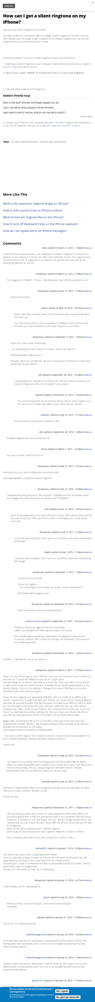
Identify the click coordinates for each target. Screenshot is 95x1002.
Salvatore (45, 414)
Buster (46, 897)
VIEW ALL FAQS (86, 116)
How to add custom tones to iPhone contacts (32, 210)
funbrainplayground (36, 934)
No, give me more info (67, 997)
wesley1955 (37, 980)
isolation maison (33, 621)
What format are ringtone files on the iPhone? (33, 217)
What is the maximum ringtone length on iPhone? (36, 204)
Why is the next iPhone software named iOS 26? (31, 102)
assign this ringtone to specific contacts (60, 125)
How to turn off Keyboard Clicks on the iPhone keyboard (40, 224)
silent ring (11, 66)
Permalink (87, 248)
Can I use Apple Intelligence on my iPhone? (28, 107)
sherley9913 (41, 848)
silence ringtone (83, 63)
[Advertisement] (47, 168)
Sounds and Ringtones (24, 141)
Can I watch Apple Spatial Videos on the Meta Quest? (34, 112)
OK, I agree (62, 991)
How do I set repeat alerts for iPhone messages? (35, 231)
